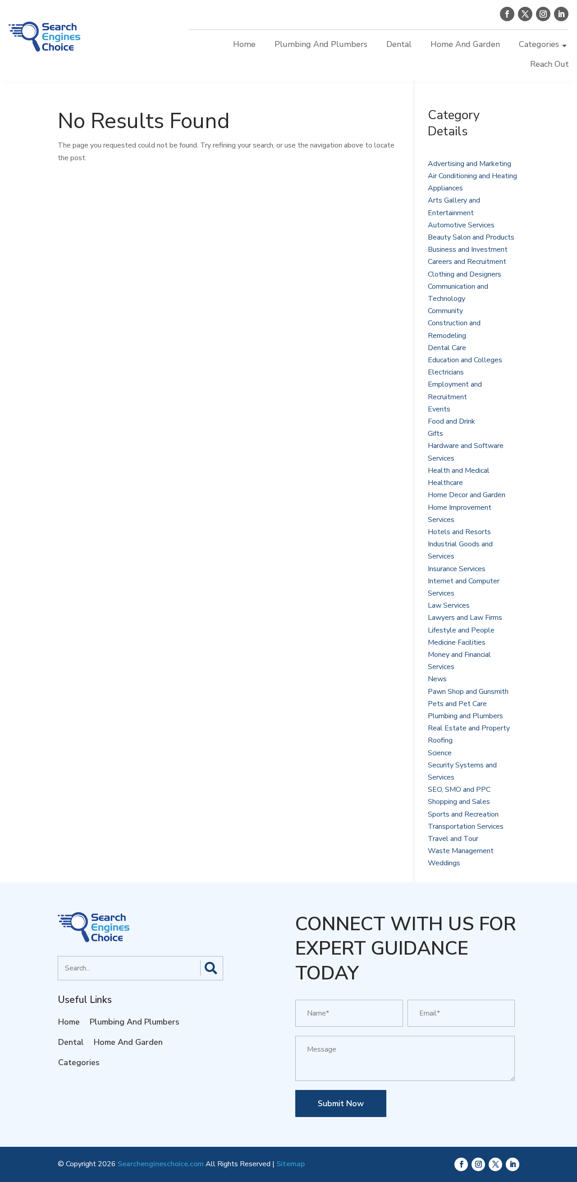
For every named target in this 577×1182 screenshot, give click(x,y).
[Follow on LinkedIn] (561, 14)
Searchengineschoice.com (161, 1164)
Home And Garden (465, 44)
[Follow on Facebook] (507, 14)
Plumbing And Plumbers (321, 44)
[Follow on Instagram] (543, 14)
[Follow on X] (525, 14)
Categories (539, 44)
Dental (399, 44)
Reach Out (549, 64)
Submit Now (341, 1103)
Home (244, 44)
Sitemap (290, 1164)
